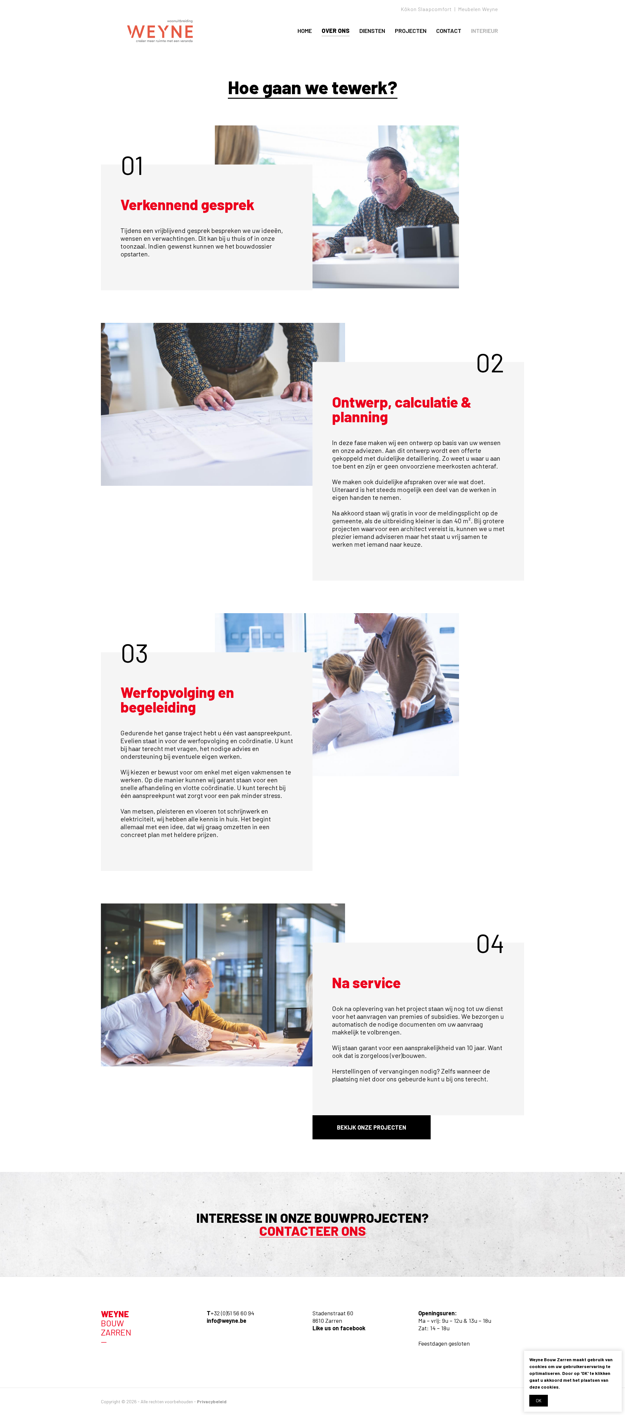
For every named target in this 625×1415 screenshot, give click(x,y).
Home (305, 30)
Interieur (484, 30)
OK (538, 1400)
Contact (448, 30)
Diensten (372, 30)
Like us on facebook (339, 1328)
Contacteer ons (312, 1230)
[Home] (160, 31)
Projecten (410, 30)
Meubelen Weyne (478, 9)
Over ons (336, 30)
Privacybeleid (212, 1401)
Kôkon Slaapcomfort (426, 9)
